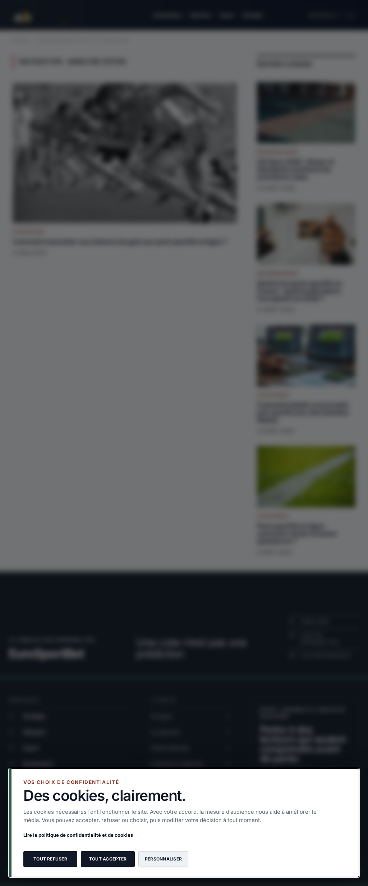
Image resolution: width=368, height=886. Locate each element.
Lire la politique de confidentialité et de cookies (78, 835)
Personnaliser (163, 859)
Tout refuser (50, 859)
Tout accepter (107, 859)
